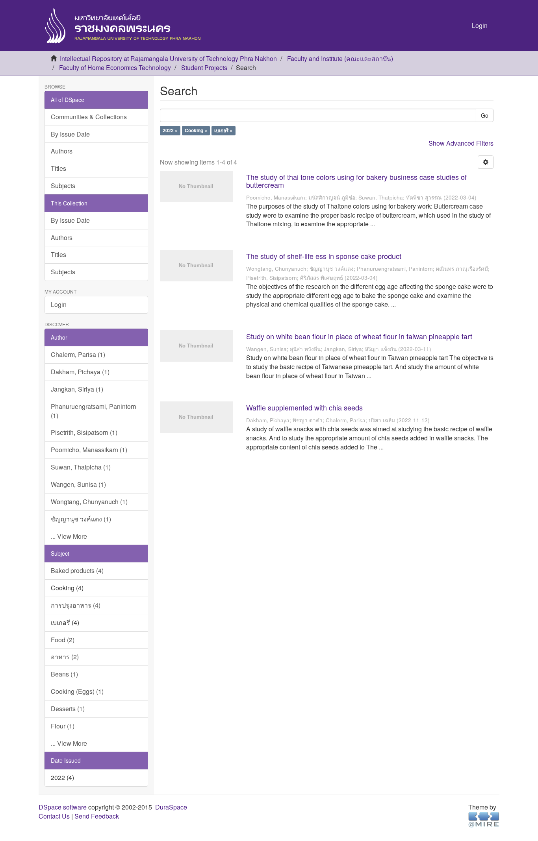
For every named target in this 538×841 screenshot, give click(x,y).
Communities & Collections (89, 116)
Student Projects (204, 67)
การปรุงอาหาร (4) (75, 605)
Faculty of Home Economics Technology (115, 67)
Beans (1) (64, 673)
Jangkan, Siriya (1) (77, 389)
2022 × (170, 130)
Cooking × (196, 130)
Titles (58, 168)
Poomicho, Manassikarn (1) (89, 449)
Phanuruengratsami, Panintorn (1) (93, 411)
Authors (61, 150)
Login (59, 304)
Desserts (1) (68, 708)
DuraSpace (171, 806)
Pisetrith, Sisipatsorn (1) (84, 432)
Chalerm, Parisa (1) (78, 354)
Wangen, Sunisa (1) (78, 484)
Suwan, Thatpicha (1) (81, 466)
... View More (69, 536)
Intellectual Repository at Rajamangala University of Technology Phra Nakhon (168, 58)
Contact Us (54, 816)
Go (484, 115)
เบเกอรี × (223, 130)
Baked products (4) (77, 570)
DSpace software (63, 806)
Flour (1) (62, 725)
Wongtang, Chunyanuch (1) (89, 501)
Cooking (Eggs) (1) (77, 691)
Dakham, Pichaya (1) (80, 371)
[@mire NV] (483, 819)
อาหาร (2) (65, 656)
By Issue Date (70, 134)
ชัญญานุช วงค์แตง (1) (81, 518)
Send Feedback (96, 816)
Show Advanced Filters (461, 143)
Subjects (63, 185)
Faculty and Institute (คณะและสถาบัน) (340, 58)
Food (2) (62, 639)
